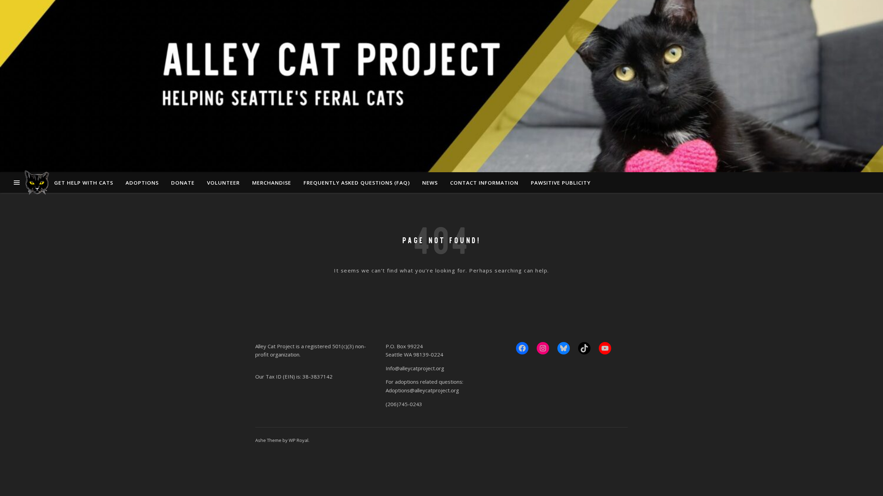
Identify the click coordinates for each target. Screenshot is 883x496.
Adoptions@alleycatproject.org (422, 390)
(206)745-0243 (404, 404)
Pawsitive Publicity (561, 182)
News (430, 182)
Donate (183, 182)
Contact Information (484, 182)
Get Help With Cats (83, 182)
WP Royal (298, 440)
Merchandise (271, 182)
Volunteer (223, 182)
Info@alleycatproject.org (415, 368)
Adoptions (142, 182)
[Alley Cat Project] (37, 182)
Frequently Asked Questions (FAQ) (357, 182)
